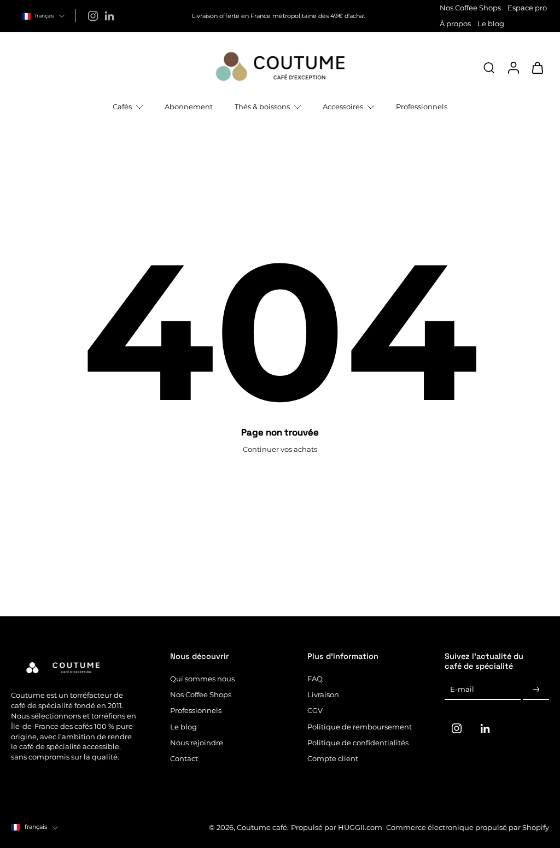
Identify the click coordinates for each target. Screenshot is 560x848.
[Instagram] (93, 15)
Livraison (323, 695)
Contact (184, 759)
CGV (315, 710)
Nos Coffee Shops (470, 8)
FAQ (315, 679)
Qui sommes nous (202, 679)
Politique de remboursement (359, 727)
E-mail (462, 690)
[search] (489, 67)
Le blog (490, 24)
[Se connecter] (513, 67)
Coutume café (262, 827)
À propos (455, 24)
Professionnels (195, 710)
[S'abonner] (536, 690)
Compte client (332, 759)
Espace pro (527, 8)
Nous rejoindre (196, 743)
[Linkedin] (109, 15)
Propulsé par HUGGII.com (336, 827)
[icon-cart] (537, 67)
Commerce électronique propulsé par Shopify (467, 827)
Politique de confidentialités (358, 743)
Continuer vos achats (280, 449)
